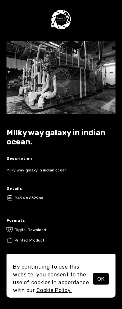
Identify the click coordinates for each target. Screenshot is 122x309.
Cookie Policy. (54, 290)
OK (100, 279)
